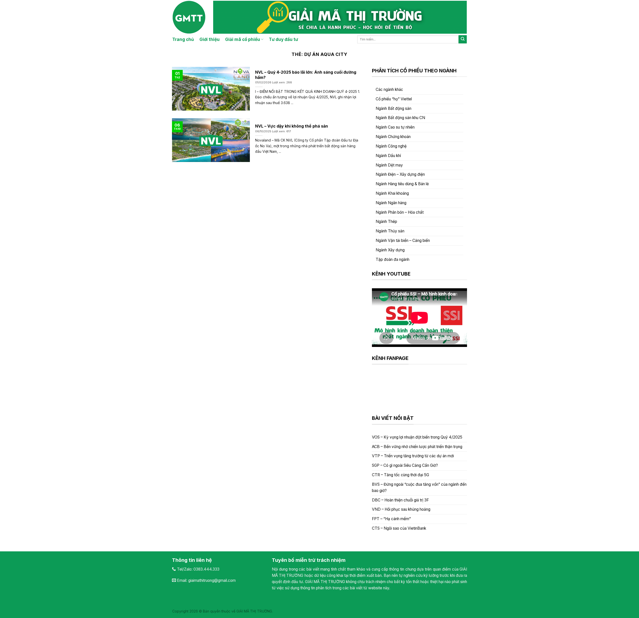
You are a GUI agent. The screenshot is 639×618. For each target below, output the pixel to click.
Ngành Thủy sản (390, 231)
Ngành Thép (386, 221)
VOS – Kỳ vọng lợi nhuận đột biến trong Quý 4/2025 (417, 437)
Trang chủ (183, 39)
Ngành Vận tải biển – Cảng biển (403, 240)
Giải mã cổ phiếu (242, 39)
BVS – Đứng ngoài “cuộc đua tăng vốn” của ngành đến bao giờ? (419, 487)
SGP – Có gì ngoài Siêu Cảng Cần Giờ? (405, 465)
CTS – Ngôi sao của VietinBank (399, 528)
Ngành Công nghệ (391, 146)
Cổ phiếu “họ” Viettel (394, 99)
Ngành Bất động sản (393, 108)
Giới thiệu (209, 39)
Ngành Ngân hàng (391, 202)
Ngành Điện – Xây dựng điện (400, 174)
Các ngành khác (389, 89)
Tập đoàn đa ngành (392, 259)
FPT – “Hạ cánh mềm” (391, 518)
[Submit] (463, 39)
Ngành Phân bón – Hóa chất (400, 212)
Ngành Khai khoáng (392, 193)
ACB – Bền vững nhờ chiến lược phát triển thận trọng (417, 446)
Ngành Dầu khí (388, 155)
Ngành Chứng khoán (393, 136)
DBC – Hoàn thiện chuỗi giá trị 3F (400, 500)
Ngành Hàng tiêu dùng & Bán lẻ (402, 183)
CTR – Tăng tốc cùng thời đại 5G (400, 474)
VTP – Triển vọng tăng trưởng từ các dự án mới (413, 456)
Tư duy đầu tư (283, 39)
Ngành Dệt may (389, 165)
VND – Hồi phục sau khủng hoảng (401, 509)
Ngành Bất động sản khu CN (400, 117)
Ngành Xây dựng (390, 250)
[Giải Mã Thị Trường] (189, 17)
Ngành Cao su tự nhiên (395, 127)
